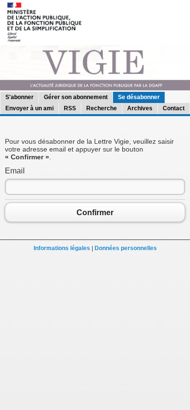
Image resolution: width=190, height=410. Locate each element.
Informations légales (62, 248)
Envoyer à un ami (29, 108)
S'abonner (19, 97)
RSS (70, 108)
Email (15, 171)
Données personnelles (126, 248)
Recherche (101, 108)
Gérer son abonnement (76, 97)
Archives (139, 108)
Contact (174, 108)
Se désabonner (139, 97)
